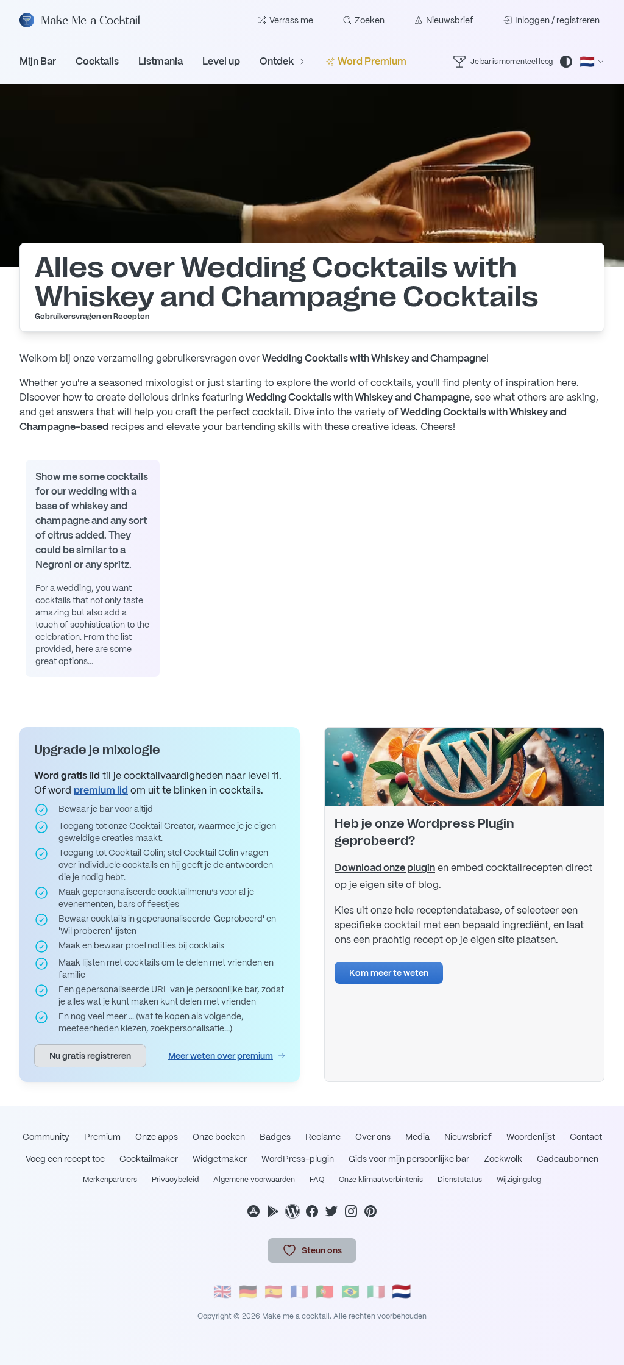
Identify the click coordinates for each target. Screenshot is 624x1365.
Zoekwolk (503, 1158)
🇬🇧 (222, 1291)
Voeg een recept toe (65, 1158)
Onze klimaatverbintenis (381, 1179)
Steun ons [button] (322, 1250)
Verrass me (291, 20)
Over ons (373, 1136)
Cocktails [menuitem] (97, 61)
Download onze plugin (385, 867)
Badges (275, 1136)
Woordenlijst (530, 1136)
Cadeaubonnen (567, 1158)
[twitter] (331, 1211)
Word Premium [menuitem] (372, 61)
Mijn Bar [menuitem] (38, 61)
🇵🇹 (325, 1291)
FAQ (317, 1179)
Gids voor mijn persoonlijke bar (409, 1158)
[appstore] (253, 1211)
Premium (102, 1136)
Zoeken (370, 20)
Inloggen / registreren (557, 20)
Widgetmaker (220, 1158)
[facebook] (312, 1211)
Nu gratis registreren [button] (90, 1055)
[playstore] (273, 1211)
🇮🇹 (376, 1291)
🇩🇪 (248, 1291)
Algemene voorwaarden (254, 1179)
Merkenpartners (110, 1179)
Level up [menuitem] (221, 61)
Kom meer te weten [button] (388, 972)
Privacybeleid (175, 1179)
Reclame (323, 1136)
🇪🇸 (273, 1291)
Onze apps (156, 1136)
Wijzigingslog (519, 1179)
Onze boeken (219, 1136)
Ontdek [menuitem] (277, 61)
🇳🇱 (401, 1291)
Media (417, 1136)
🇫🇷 (299, 1291)
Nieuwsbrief (449, 20)
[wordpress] (292, 1211)
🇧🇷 (350, 1291)
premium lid (101, 790)
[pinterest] (370, 1211)
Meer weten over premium (220, 1055)
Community (46, 1136)
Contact (586, 1136)
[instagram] (351, 1211)
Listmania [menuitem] (160, 61)
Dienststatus (460, 1179)
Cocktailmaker (148, 1158)
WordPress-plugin (297, 1158)
